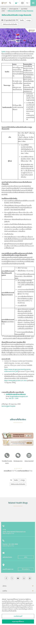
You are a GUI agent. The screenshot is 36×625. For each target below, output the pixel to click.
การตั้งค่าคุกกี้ (18, 616)
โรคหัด (22, 20)
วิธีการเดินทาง (26, 569)
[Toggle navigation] (33, 3)
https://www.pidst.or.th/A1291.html (15, 380)
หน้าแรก (4, 9)
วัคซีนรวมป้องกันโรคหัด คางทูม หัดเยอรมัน (20, 11)
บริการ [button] (4, 586)
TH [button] (27, 3)
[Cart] (22, 3)
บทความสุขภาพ (13, 9)
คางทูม (28, 20)
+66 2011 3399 (13, 398)
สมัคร (25, 557)
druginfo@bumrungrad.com (19, 396)
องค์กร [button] (5, 591)
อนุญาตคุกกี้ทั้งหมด (18, 621)
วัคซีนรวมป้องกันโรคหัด (10, 24)
